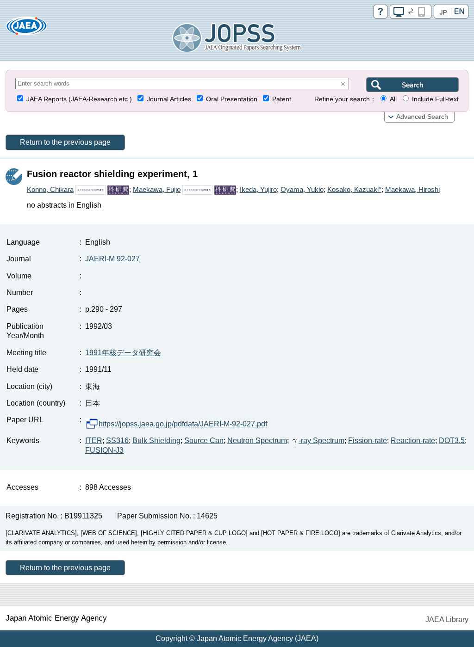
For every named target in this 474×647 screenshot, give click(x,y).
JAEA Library (446, 619)
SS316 (117, 440)
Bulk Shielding (156, 440)
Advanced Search (422, 116)
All (393, 99)
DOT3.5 (452, 440)
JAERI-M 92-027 (112, 259)
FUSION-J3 (104, 450)
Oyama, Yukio (302, 189)
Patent (281, 99)
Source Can (204, 440)
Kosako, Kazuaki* (354, 189)
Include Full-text (435, 99)
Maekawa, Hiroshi (412, 189)
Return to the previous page (65, 142)
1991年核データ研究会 (123, 353)
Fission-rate (367, 440)
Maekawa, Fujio (157, 189)
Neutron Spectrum (257, 440)
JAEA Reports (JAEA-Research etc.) (79, 99)
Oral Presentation (231, 99)
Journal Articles (169, 99)
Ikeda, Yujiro (258, 189)
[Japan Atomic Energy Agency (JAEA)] (26, 29)
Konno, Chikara (50, 189)
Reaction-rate (413, 440)
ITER (93, 440)
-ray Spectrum (321, 440)
